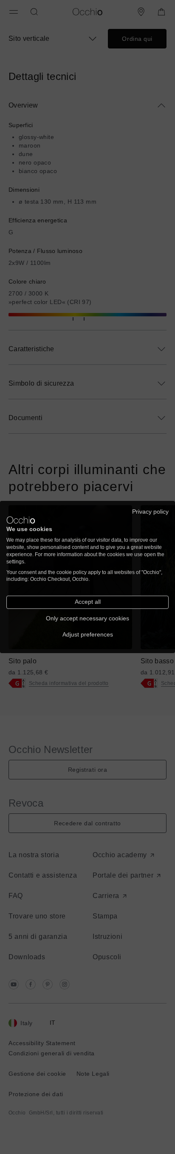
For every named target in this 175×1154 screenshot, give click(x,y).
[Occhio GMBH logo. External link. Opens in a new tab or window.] (20, 520)
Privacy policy (150, 512)
